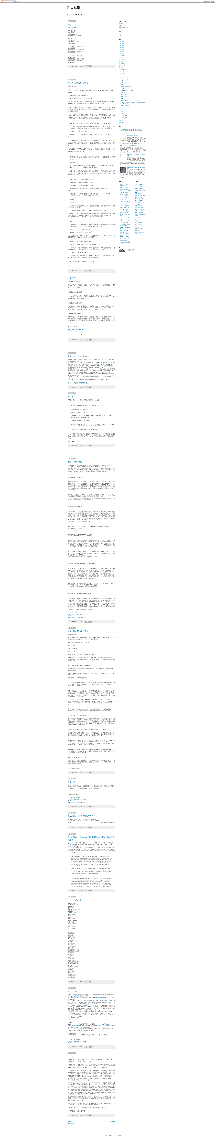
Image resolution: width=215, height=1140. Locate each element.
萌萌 (79, 1086)
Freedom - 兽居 (138, 187)
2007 (121, 65)
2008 (121, 63)
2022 (121, 47)
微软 (88, 997)
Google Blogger (71, 844)
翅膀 (69, 25)
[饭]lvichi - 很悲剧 (124, 184)
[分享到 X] (88, 66)
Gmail (71, 852)
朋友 (72, 1076)
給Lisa (70, 912)
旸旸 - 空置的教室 (139, 207)
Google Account (102, 850)
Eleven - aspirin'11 (124, 189)
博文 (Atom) (73, 1124)
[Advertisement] (91, 74)
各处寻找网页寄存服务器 (76, 996)
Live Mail (85, 1002)
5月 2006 (124, 83)
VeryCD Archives (77, 909)
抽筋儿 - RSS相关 (124, 230)
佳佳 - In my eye (138, 192)
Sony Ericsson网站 (73, 843)
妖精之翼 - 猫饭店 (124, 222)
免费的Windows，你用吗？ (79, 356)
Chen (122, 23)
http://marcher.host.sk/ (73, 331)
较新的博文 (70, 1121)
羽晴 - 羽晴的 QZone (124, 238)
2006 (121, 67)
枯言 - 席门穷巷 (123, 232)
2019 (121, 49)
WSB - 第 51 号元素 (124, 211)
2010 (121, 59)
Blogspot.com (76, 994)
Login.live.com (76, 1003)
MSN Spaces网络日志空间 (78, 1024)
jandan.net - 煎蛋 (124, 194)
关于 (121, 35)
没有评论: (81, 66)
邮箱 (98, 364)
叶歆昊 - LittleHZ (123, 219)
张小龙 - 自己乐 (123, 226)
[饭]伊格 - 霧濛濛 (123, 185)
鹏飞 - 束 (137, 230)
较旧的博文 (112, 1121)
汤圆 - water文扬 (138, 211)
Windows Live (76, 362)
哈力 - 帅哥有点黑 (139, 199)
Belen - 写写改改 (124, 187)
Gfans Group (107, 1000)
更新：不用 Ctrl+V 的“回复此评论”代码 (128, 145)
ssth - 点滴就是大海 (124, 207)
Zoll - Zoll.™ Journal (124, 217)
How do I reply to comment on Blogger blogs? (130, 129)
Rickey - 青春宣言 (139, 188)
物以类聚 (73, 8)
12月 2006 (124, 69)
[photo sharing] (101, 819)
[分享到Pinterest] (91, 66)
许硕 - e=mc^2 (138, 219)
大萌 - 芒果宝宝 (138, 200)
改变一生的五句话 (75, 462)
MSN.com (80, 1011)
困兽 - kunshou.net (124, 220)
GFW (87, 994)
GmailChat (103, 821)
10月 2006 (124, 73)
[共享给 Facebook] (90, 66)
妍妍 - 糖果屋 (138, 202)
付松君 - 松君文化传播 (140, 190)
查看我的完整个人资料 (124, 27)
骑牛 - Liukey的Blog (139, 228)
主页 (92, 1121)
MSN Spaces (83, 1005)
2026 (121, 41)
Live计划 (95, 362)
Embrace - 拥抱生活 (124, 192)
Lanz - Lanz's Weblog (125, 197)
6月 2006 (124, 81)
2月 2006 (124, 115)
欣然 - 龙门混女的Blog (140, 209)
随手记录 (71, 782)
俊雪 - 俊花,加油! (138, 193)
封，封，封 (72, 991)
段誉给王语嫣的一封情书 (78, 83)
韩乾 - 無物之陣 (123, 240)
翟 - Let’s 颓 (137, 217)
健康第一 (71, 397)
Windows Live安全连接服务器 (102, 1024)
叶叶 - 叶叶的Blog (139, 197)
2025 (121, 43)
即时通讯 (105, 364)
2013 (121, 53)
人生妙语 (71, 278)
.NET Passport (88, 1003)
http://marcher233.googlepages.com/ (77, 334)
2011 (121, 57)
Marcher (113, 822)
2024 (121, 45)
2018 (121, 51)
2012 (121, 55)
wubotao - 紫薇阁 (124, 212)
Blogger (116, 1136)
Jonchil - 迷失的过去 (124, 196)
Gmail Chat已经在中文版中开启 (81, 816)
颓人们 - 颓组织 (138, 224)
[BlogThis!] (87, 66)
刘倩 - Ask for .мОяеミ (140, 195)
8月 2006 (124, 77)
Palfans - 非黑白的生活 (125, 201)
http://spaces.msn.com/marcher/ (76, 329)
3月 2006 (124, 114)
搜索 (101, 364)
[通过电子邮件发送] (85, 66)
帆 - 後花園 (137, 204)
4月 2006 (124, 112)
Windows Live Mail (77, 1028)
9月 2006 (124, 75)
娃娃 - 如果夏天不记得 (125, 224)
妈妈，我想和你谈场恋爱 (78, 631)
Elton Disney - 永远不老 (125, 191)
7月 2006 (124, 79)
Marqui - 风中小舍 (124, 199)
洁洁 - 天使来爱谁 (139, 212)
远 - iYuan (137, 220)
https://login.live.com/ (73, 1025)
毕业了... (71, 1056)
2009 (121, 61)
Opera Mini (87, 847)
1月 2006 (124, 117)
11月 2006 (124, 71)
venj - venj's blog (124, 209)
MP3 (74, 912)
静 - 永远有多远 (138, 222)
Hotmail (90, 1000)
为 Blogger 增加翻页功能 (132, 135)
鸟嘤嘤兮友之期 (95, 400)
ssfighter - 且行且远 (124, 206)
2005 (121, 120)
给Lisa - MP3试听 (75, 900)
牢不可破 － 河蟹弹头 (125, 237)
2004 (121, 122)
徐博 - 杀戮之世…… (139, 206)
